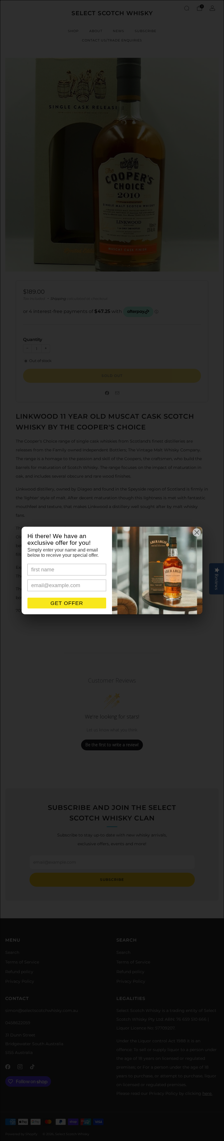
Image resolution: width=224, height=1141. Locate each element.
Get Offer (66, 603)
